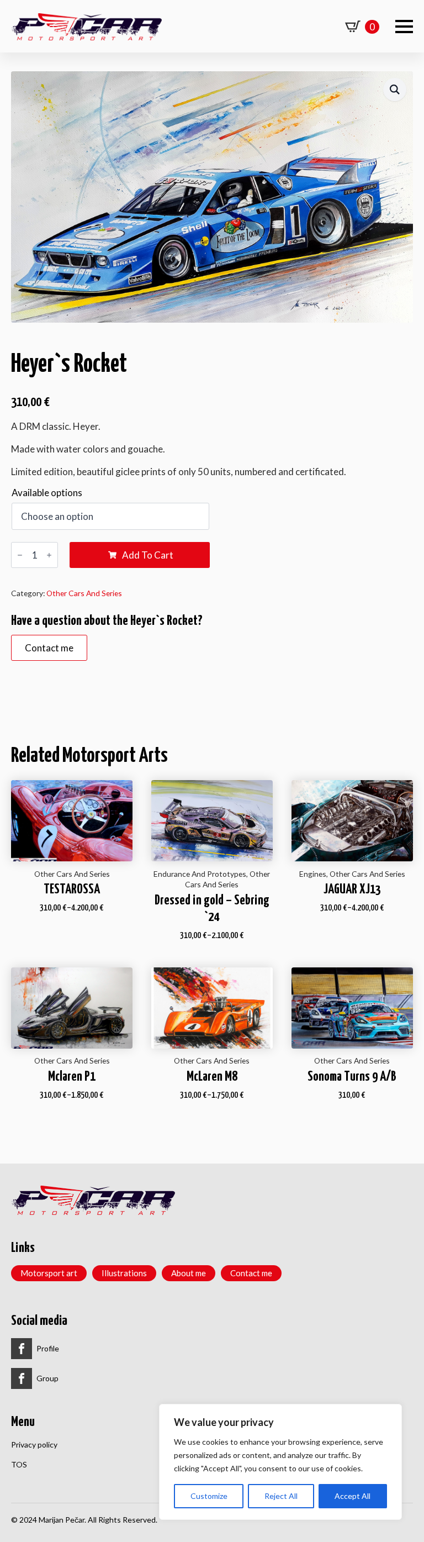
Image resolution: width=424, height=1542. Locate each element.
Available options (47, 492)
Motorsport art (48, 1273)
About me (188, 1273)
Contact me (251, 1273)
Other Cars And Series (84, 593)
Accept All (352, 1496)
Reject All (281, 1496)
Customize (208, 1496)
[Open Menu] (404, 26)
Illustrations (124, 1273)
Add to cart (147, 555)
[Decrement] (20, 555)
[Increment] (49, 555)
